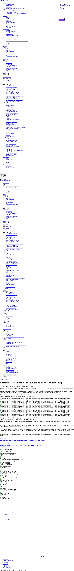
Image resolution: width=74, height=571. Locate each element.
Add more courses (64, 5)
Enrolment (62, 8)
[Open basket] (60, 3)
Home (1, 379)
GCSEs (7, 55)
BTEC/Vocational (10, 51)
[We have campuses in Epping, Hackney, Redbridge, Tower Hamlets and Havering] (7, 504)
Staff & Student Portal (8, 560)
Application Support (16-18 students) (14, 100)
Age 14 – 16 (6, 73)
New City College (4, 171)
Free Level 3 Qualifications (12, 68)
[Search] (60, 7)
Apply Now (71, 5)
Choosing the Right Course (12, 98)
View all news (3, 438)
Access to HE (9, 64)
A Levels (8, 50)
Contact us (5, 559)
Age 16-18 (5, 46)
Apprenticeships (9, 54)
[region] (37, 473)
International (6, 80)
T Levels (8, 52)
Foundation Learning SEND (12, 56)
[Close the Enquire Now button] (64, 19)
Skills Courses (9, 70)
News (5, 379)
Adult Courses (6, 59)
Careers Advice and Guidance (12, 101)
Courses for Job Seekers (11, 65)
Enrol (61, 20)
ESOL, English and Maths (12, 66)
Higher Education (10, 69)
